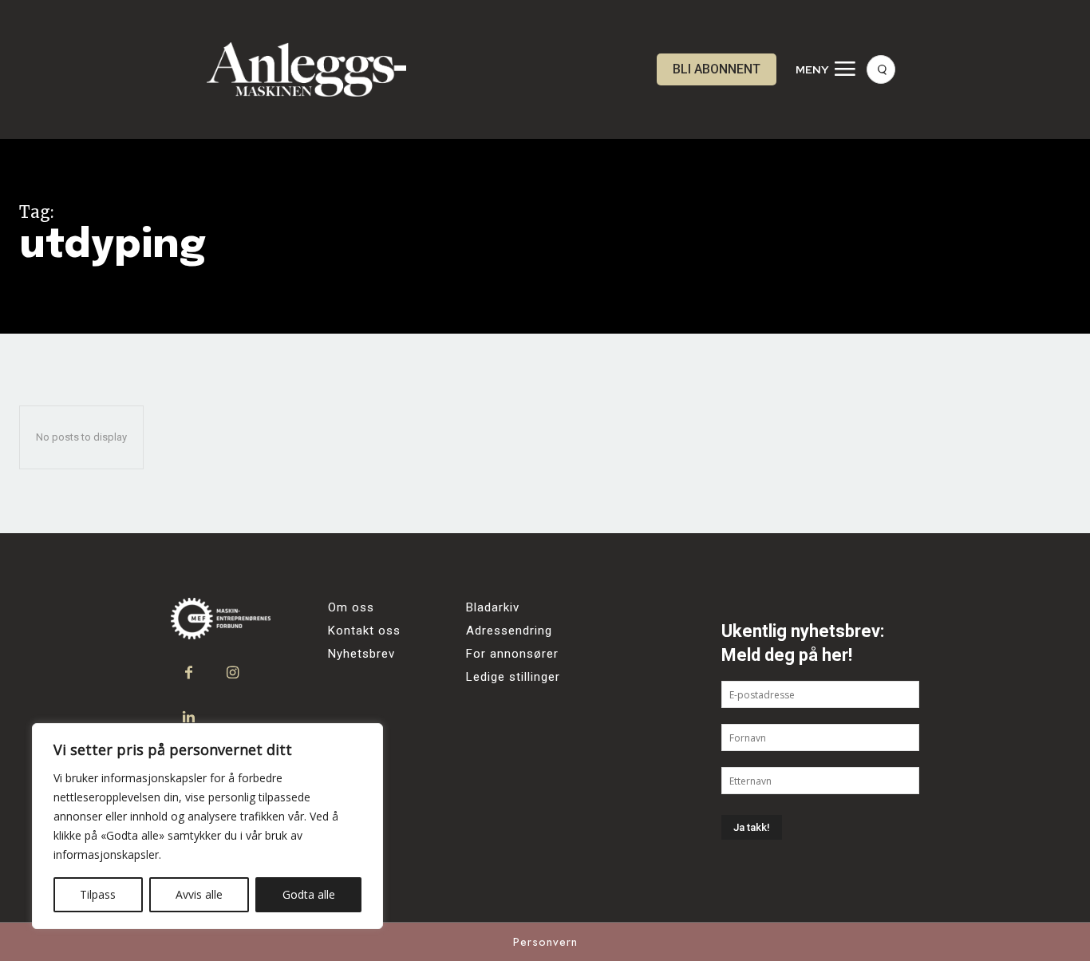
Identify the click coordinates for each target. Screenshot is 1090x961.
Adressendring (509, 630)
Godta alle (308, 894)
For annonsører (512, 654)
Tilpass (98, 894)
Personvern (545, 942)
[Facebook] (189, 673)
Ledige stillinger (513, 677)
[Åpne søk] (881, 69)
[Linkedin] (189, 717)
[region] (207, 826)
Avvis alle (199, 894)
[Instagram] (233, 673)
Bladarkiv (492, 607)
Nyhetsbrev (361, 654)
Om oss (351, 607)
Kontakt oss (364, 630)
